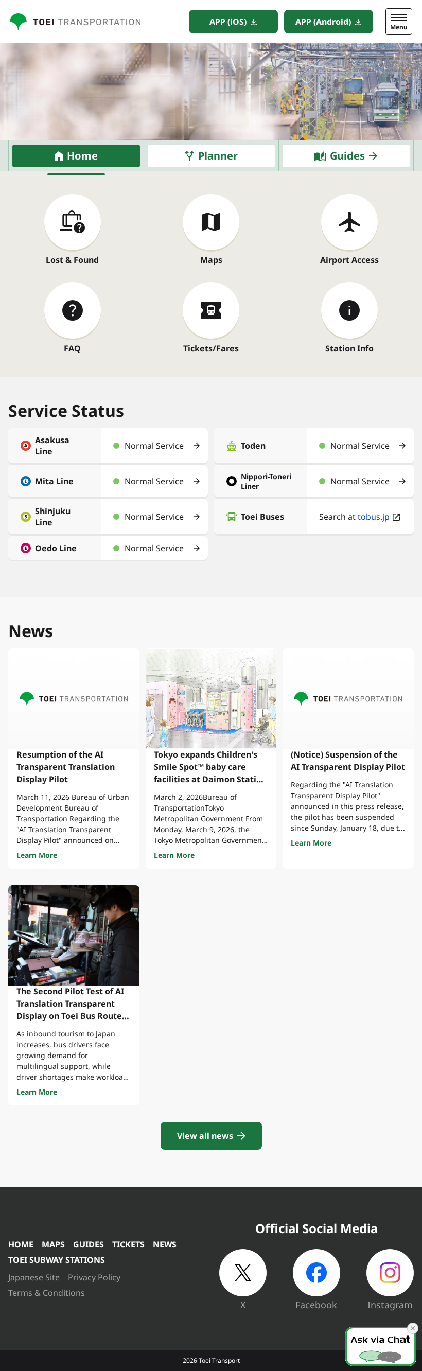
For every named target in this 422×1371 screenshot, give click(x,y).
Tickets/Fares (211, 348)
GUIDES (88, 1244)
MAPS (53, 1244)
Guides (347, 156)
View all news (205, 1135)
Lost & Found (72, 260)
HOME (20, 1244)
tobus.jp (374, 516)
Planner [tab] (218, 156)
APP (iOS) (228, 21)
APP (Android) (323, 21)
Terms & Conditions (46, 1292)
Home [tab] (82, 156)
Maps (211, 260)
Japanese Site (34, 1277)
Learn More (36, 855)
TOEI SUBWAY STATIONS (56, 1259)
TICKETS (128, 1244)
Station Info (349, 348)
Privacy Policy (94, 1277)
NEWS (165, 1244)
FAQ (72, 348)
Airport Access (349, 260)
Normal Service (154, 445)
